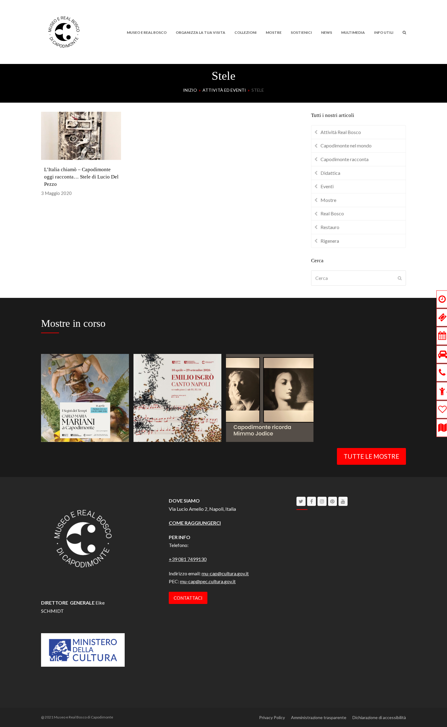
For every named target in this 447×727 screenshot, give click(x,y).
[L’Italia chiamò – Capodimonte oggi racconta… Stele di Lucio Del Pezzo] (81, 135)
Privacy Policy (272, 717)
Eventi (327, 186)
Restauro (330, 227)
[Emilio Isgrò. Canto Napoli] (177, 397)
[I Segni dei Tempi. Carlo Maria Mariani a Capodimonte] (85, 397)
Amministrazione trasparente (318, 717)
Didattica (330, 173)
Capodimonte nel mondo (346, 145)
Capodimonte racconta (345, 159)
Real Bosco (332, 213)
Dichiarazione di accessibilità (379, 717)
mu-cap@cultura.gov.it (225, 573)
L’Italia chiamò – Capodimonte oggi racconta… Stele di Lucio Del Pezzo (81, 177)
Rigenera (330, 241)
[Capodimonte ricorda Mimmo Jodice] (270, 397)
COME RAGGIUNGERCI (195, 523)
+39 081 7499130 (187, 559)
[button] (404, 32)
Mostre (328, 200)
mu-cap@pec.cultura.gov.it (208, 581)
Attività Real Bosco (341, 132)
